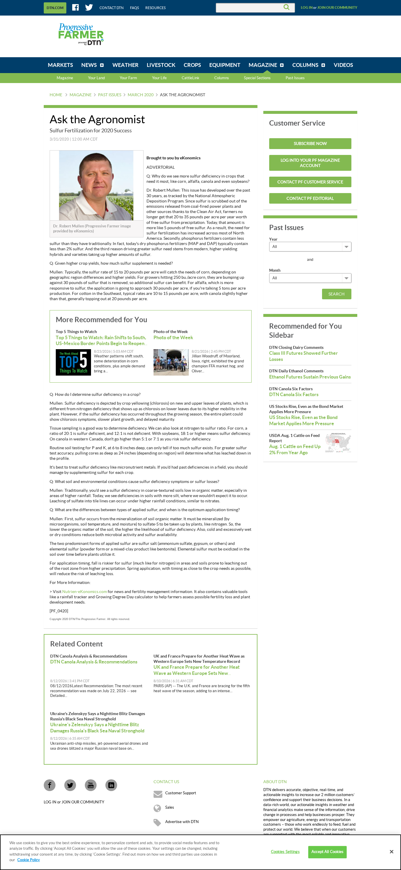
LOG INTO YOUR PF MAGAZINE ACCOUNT (310, 163)
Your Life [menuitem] (159, 78)
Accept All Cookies (327, 852)
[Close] (391, 851)
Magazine (65, 78)
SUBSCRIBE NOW (310, 144)
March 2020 (141, 95)
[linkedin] (111, 785)
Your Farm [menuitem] (128, 78)
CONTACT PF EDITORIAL (310, 199)
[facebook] (49, 785)
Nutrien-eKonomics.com (84, 592)
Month (274, 270)
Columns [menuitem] (221, 78)
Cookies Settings (285, 852)
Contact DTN (112, 8)
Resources (155, 8)
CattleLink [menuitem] (190, 78)
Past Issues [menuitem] (295, 78)
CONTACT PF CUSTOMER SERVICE (310, 182)
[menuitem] (60, 65)
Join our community (337, 7)
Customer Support (180, 793)
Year (273, 239)
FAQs (134, 8)
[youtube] (91, 785)
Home (56, 95)
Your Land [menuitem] (96, 78)
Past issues (109, 95)
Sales (169, 807)
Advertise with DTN (182, 822)
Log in (307, 7)
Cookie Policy (28, 860)
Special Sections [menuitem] (257, 78)
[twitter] (70, 785)
